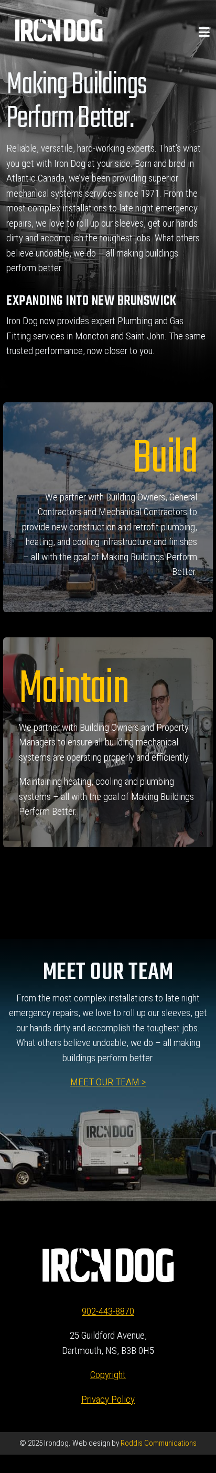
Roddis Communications (158, 1443)
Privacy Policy (108, 1399)
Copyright (108, 1375)
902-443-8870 (108, 1311)
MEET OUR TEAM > (108, 1082)
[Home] (58, 30)
